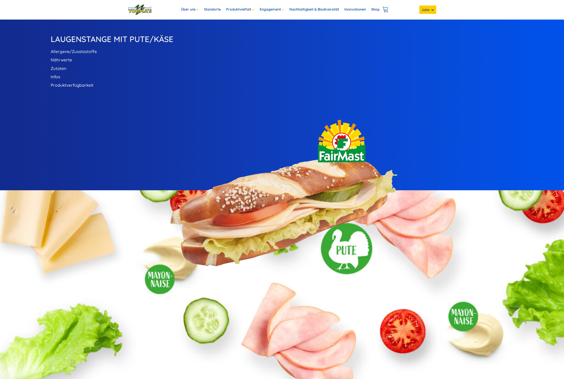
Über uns (188, 9)
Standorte (212, 9)
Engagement (270, 9)
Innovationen (355, 9)
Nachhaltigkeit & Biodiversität (314, 9)
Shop (375, 9)
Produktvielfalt (238, 9)
